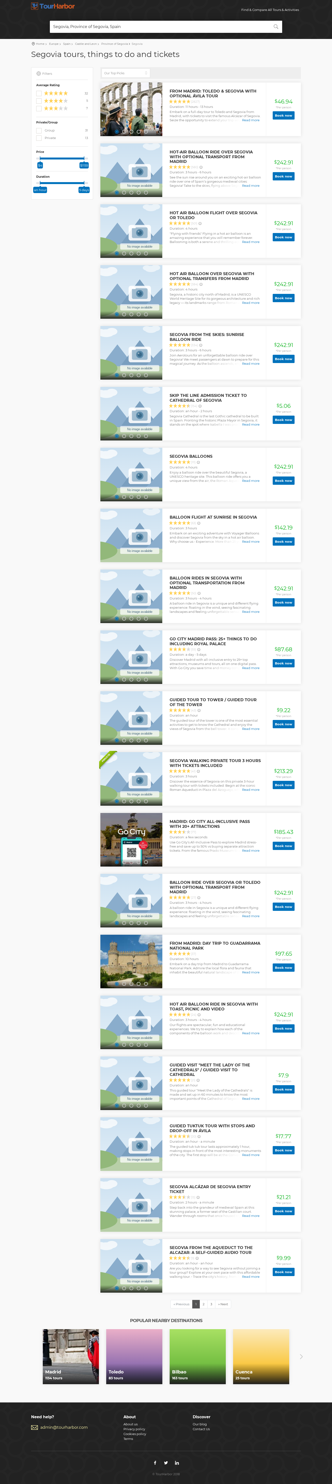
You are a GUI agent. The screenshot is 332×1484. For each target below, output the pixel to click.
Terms (128, 1439)
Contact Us (201, 1429)
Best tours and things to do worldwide (53, 6)
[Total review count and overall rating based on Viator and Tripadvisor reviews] (201, 167)
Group (66, 130)
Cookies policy (134, 1434)
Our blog (200, 1424)
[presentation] (30, 1356)
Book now (283, 115)
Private (66, 138)
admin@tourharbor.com (64, 1427)
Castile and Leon (85, 44)
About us (130, 1424)
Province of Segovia (114, 44)
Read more (251, 120)
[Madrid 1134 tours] (71, 1357)
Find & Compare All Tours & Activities (270, 10)
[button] (116, 132)
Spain (66, 44)
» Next (223, 1304)
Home (40, 44)
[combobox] (166, 27)
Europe (53, 44)
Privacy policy (134, 1429)
